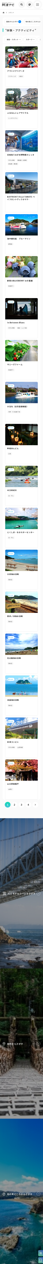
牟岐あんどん (13, 448)
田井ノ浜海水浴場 (15, 616)
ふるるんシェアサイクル (17, 113)
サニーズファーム (15, 364)
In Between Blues (16, 322)
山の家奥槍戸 (13, 784)
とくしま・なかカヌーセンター (20, 532)
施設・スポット (13, 39)
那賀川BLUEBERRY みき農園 (20, 280)
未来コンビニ (13, 742)
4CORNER (11, 490)
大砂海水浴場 (13, 574)
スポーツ (29, 39)
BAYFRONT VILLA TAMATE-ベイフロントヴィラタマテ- (21, 198)
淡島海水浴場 (13, 700)
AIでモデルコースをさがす (21, 893)
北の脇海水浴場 (14, 658)
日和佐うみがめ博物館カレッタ (20, 154)
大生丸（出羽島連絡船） (17, 406)
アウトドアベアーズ (15, 71)
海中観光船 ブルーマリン (18, 238)
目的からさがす (21, 1044)
